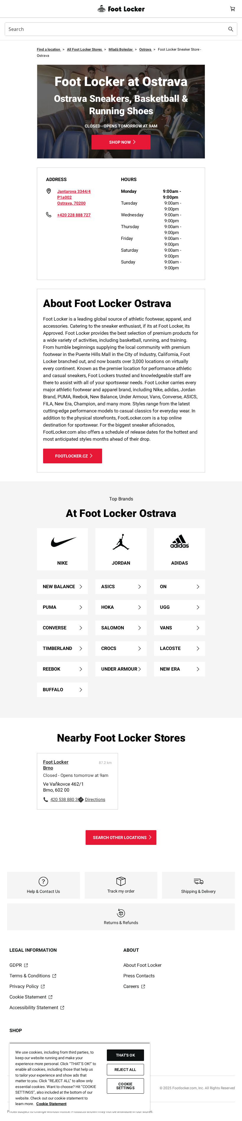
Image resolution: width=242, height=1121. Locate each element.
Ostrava (145, 49)
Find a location (49, 49)
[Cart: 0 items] (232, 8)
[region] (79, 1077)
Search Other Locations (120, 837)
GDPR (16, 965)
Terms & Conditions (30, 976)
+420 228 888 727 (74, 215)
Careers (131, 986)
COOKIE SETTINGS (125, 1086)
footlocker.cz (71, 456)
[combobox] (121, 29)
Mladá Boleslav (121, 49)
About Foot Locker (142, 965)
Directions (95, 799)
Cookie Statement (28, 997)
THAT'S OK (125, 1055)
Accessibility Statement (34, 1007)
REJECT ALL (125, 1069)
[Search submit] (231, 29)
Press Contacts (139, 976)
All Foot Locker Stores (85, 49)
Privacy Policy (24, 986)
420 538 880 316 (64, 799)
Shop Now (120, 142)
